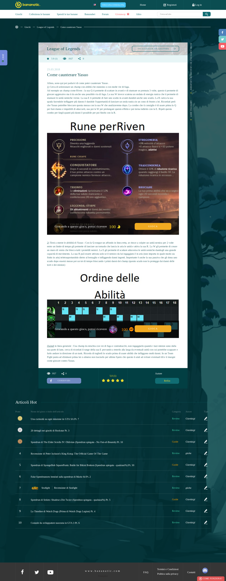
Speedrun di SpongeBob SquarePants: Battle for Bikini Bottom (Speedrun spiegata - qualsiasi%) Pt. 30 (82, 465)
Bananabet (90, 14)
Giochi (18, 14)
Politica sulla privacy (167, 574)
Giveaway (120, 14)
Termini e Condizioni (167, 569)
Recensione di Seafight (65, 488)
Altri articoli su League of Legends (191, 66)
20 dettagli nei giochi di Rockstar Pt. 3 (50, 430)
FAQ (145, 572)
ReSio (167, 380)
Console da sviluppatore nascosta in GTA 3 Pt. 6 (55, 523)
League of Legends (45, 27)
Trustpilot (103, 576)
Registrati (171, 5)
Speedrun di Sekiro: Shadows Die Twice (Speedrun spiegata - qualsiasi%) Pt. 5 (70, 500)
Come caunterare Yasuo (71, 27)
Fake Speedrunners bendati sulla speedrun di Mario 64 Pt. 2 (61, 476)
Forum (105, 14)
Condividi (64, 381)
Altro (138, 14)
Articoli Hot (191, 108)
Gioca (153, 226)
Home (143, 5)
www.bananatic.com (103, 571)
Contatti (191, 572)
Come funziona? (212, 578)
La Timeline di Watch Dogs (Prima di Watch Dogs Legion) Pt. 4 (63, 511)
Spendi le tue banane (67, 14)
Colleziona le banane (39, 14)
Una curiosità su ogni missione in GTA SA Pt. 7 (55, 419)
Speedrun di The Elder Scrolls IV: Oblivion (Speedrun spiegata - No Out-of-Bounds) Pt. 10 (77, 442)
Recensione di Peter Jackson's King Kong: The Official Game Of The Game (69, 453)
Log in (198, 5)
